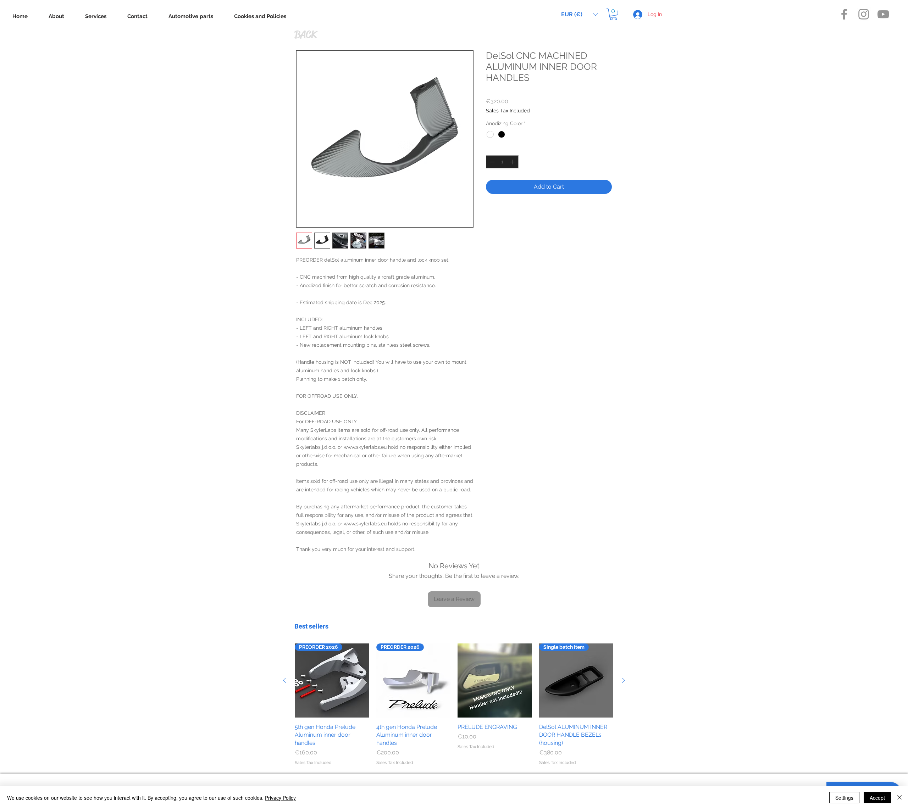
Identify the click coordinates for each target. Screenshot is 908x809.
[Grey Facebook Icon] (844, 14)
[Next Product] (623, 680)
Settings (844, 797)
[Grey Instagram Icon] (864, 14)
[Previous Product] (284, 680)
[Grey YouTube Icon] (883, 14)
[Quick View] (495, 680)
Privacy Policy (280, 797)
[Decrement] (491, 162)
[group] (454, 704)
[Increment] (513, 162)
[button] (580, 14)
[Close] (899, 797)
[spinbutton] (502, 162)
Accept (877, 797)
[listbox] (580, 14)
